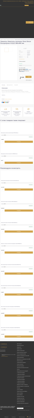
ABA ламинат (19, 343)
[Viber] (7, 102)
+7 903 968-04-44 (30, 2)
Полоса (18, 369)
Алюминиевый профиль (21, 362)
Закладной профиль (20, 377)
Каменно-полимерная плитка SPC (23, 355)
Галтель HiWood (20, 389)
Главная (1, 39)
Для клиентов (2, 351)
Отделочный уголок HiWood (22, 391)
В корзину (19, 141)
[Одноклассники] (4, 102)
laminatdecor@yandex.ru (29, 3)
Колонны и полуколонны (10, 39)
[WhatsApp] (6, 102)
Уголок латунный (20, 364)
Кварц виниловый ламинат (22, 352)
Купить (29, 76)
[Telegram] (5, 102)
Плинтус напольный (20, 401)
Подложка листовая (20, 396)
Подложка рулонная (20, 398)
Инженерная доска (20, 345)
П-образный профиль (21, 379)
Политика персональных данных (21, 410)
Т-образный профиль (21, 374)
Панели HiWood (20, 394)
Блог (1, 409)
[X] (3, 102)
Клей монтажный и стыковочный (23, 386)
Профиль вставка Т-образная (22, 384)
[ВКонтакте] (2, 102)
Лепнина (5, 39)
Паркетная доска (20, 360)
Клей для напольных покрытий (22, 403)
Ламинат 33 (19, 347)
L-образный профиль (21, 381)
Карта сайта (27, 410)
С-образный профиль (21, 372)
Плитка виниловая (20, 357)
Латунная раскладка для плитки (22, 367)
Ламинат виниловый (20, 350)
